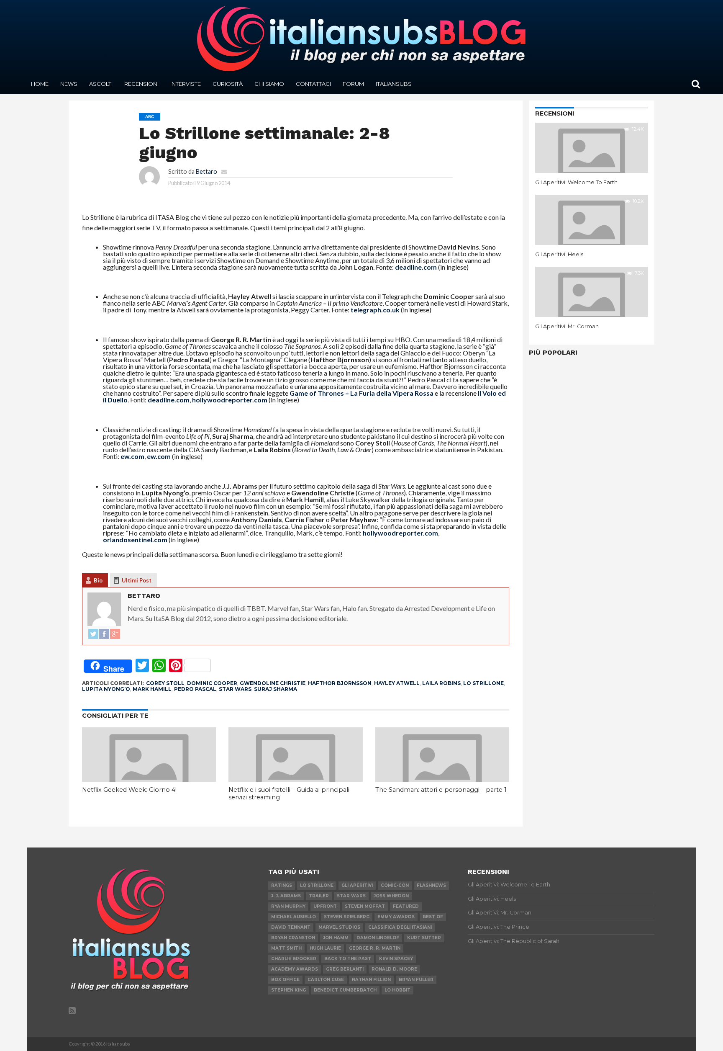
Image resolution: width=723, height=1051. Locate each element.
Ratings (281, 885)
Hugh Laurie (325, 948)
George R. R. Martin (374, 948)
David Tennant (290, 927)
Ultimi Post (136, 580)
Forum (353, 83)
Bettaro (206, 171)
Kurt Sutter (424, 937)
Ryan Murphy (288, 906)
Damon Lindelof (377, 937)
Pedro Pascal (195, 689)
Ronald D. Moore (394, 969)
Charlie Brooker (293, 958)
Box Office (285, 979)
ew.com (132, 456)
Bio (98, 580)
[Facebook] (104, 634)
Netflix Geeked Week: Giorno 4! (129, 789)
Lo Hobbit (397, 990)
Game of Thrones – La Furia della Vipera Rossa (361, 393)
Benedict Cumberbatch (345, 990)
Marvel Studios (339, 927)
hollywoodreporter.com (229, 400)
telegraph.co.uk (375, 310)
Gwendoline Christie (272, 683)
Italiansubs (394, 83)
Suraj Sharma (275, 689)
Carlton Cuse (326, 979)
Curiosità (228, 83)
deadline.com (416, 267)
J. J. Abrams (286, 896)
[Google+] (115, 634)
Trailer (319, 896)
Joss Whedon (391, 896)
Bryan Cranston (293, 937)
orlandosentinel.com (135, 540)
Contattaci (313, 83)
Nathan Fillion (371, 979)
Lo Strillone (483, 683)
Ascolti (101, 83)
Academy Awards (294, 969)
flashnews (431, 885)
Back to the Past (347, 958)
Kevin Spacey (396, 958)
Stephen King (288, 990)
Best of (433, 917)
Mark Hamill (152, 689)
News (68, 83)
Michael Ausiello (293, 917)
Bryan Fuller (416, 979)
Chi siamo (269, 83)
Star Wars (235, 689)
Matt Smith (286, 948)
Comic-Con (395, 885)
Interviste (185, 83)
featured (406, 906)
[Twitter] (93, 634)
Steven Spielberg (346, 917)
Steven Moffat (365, 906)
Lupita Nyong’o (106, 689)
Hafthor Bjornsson (340, 683)
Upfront (325, 906)
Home (40, 83)
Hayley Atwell (397, 683)
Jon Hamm (336, 937)
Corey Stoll (165, 683)
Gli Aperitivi (357, 885)
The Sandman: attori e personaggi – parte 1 (441, 789)
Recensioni (141, 83)
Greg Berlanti (345, 969)
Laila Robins (441, 683)
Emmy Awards (396, 917)
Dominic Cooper (212, 683)
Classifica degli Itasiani (400, 927)
